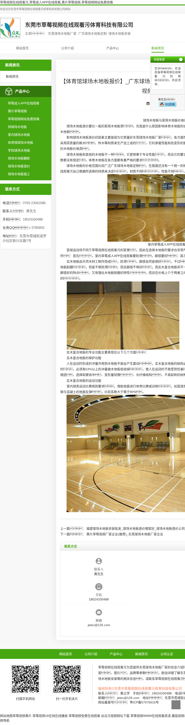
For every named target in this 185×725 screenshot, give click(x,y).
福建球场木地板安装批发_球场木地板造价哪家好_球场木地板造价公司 (135, 528)
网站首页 (22, 48)
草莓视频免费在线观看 (84, 716)
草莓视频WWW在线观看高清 (150, 716)
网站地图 (6, 716)
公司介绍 (67, 48)
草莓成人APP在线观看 (23, 103)
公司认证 (166, 654)
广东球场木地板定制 (125, 165)
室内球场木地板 (19, 134)
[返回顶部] (175, 704)
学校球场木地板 (19, 150)
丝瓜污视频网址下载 (115, 716)
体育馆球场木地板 (20, 142)
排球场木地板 (17, 127)
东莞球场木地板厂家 (147, 137)
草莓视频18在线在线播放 (50, 716)
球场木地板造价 (19, 166)
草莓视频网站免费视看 (23, 119)
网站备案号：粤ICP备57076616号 (128, 702)
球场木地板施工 (19, 174)
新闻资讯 (157, 48)
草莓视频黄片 (22, 716)
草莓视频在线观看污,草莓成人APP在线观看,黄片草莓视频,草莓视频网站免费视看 (56, 2)
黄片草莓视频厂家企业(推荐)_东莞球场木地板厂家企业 (124, 534)
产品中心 (112, 48)
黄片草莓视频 (17, 111)
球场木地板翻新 (19, 158)
